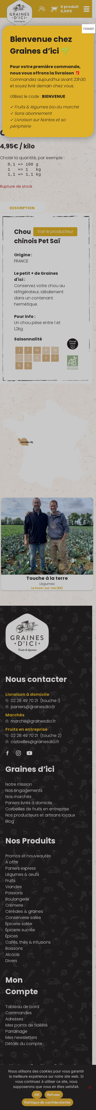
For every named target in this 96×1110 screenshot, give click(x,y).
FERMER (88, 29)
